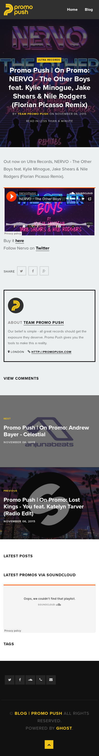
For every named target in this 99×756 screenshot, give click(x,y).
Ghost (64, 728)
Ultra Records (49, 59)
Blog (89, 9)
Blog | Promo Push (39, 713)
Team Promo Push (33, 114)
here (19, 240)
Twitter (42, 248)
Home (72, 9)
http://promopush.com (51, 352)
